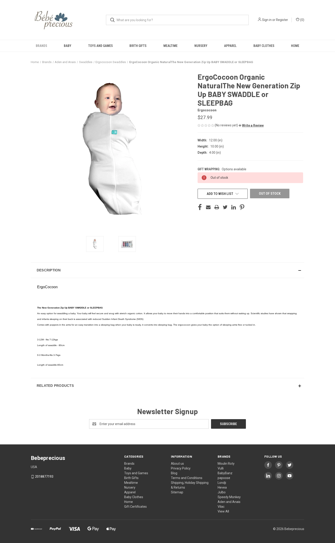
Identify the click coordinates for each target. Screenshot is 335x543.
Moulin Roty (226, 463)
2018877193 (44, 476)
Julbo (222, 492)
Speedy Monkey (229, 497)
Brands (41, 46)
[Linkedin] (233, 207)
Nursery (200, 46)
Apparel (230, 46)
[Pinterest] (242, 207)
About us (177, 463)
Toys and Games (100, 46)
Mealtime (170, 46)
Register (282, 20)
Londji (222, 482)
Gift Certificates (135, 506)
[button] (251, 125)
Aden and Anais (229, 502)
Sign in (267, 20)
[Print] (216, 207)
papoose (224, 478)
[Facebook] (200, 207)
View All (223, 511)
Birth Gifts (138, 46)
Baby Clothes (263, 46)
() (301, 20)
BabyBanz (225, 473)
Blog (174, 473)
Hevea (222, 487)
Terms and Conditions (186, 478)
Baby (67, 46)
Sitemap (177, 492)
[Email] (208, 207)
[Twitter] (225, 207)
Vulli (221, 468)
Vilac (221, 506)
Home (295, 46)
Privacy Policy (181, 468)
